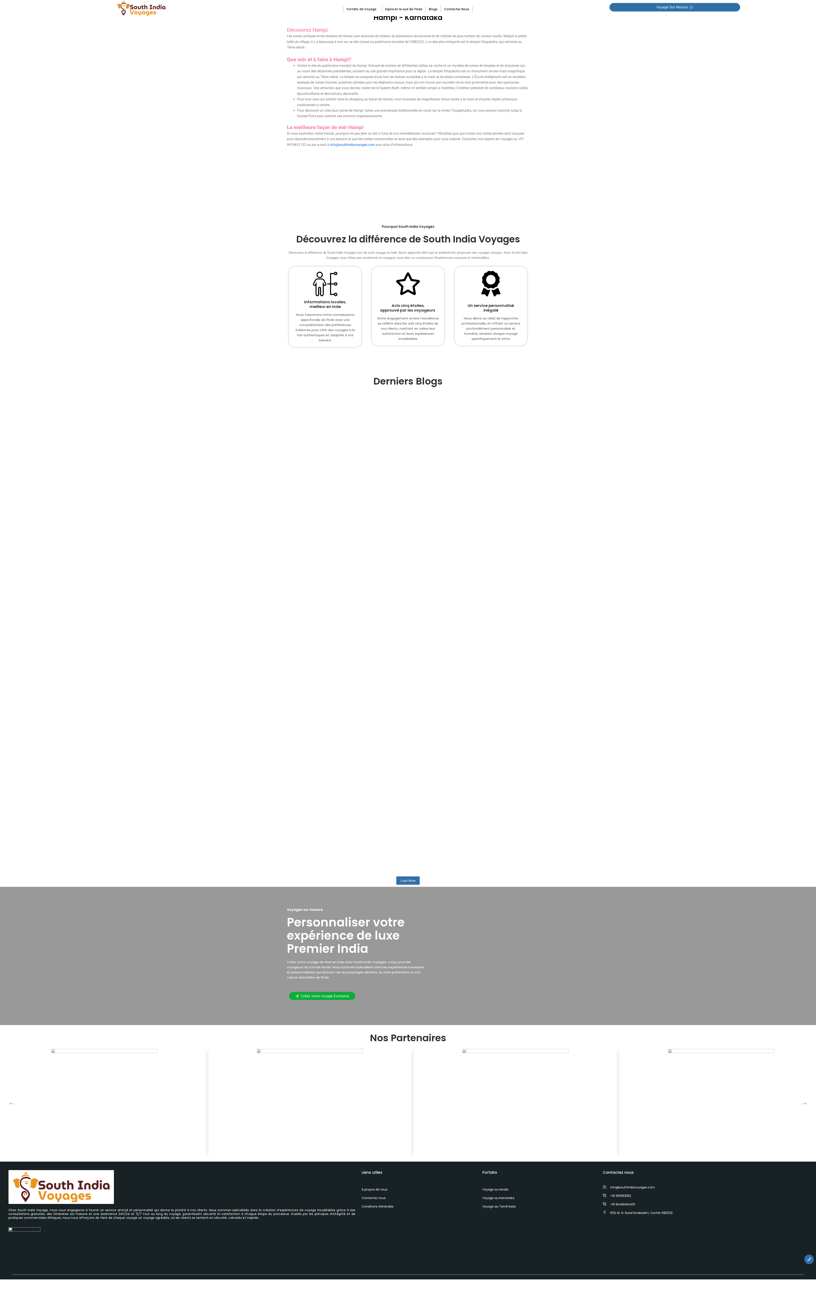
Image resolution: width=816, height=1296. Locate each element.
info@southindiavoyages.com (352, 145)
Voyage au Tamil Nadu (499, 1206)
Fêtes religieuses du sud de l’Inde (326, 700)
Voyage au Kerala (495, 1189)
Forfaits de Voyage (361, 9)
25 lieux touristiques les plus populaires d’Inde (341, 536)
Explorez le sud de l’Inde (403, 9)
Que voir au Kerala (310, 854)
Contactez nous (374, 1198)
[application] (378, 9)
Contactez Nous (456, 9)
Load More (408, 880)
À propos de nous (374, 1189)
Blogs (433, 9)
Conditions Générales (378, 1206)
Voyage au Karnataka (498, 1198)
